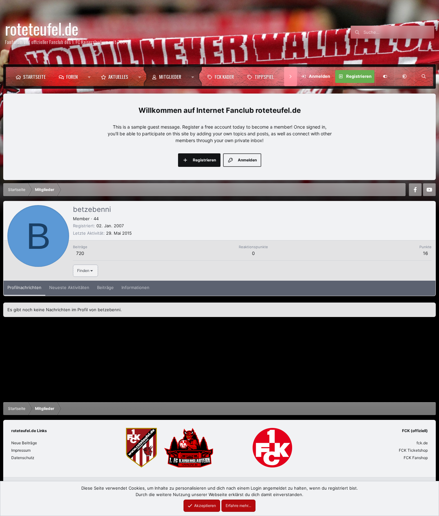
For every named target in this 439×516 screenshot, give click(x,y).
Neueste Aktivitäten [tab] (69, 287)
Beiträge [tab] (105, 287)
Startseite (34, 76)
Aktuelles (118, 76)
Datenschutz (22, 457)
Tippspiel (264, 76)
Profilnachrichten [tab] (24, 287)
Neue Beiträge (24, 442)
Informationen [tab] (135, 287)
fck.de (422, 442)
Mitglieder (170, 76)
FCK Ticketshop (413, 450)
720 (80, 253)
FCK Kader (224, 76)
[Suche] (423, 76)
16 (425, 253)
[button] (89, 76)
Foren (72, 76)
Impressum (21, 450)
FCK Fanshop (416, 457)
